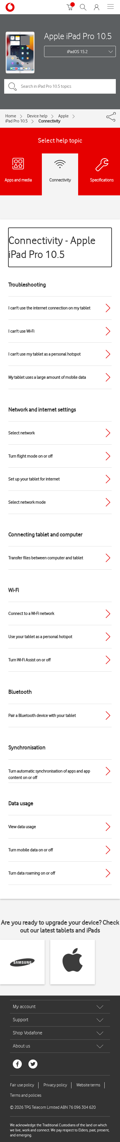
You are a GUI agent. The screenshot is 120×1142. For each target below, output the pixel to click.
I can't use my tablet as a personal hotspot (44, 354)
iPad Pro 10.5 (16, 121)
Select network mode (27, 502)
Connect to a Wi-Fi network (31, 613)
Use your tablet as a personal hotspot (40, 636)
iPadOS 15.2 (77, 51)
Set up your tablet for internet (34, 479)
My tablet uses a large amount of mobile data (47, 377)
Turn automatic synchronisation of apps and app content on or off (49, 774)
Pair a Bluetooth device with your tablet (42, 715)
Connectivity (49, 121)
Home (10, 116)
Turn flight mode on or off (30, 456)
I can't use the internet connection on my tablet (49, 308)
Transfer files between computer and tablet (45, 557)
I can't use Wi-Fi (21, 331)
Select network (21, 432)
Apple (63, 116)
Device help (37, 116)
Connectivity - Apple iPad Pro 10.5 (51, 247)
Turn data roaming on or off (31, 873)
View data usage (22, 826)
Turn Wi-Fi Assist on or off (29, 659)
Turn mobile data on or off (30, 849)
